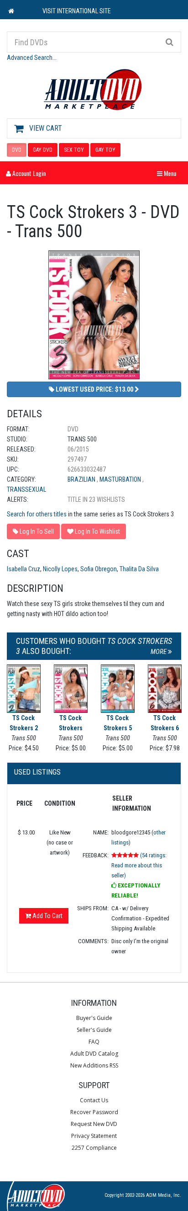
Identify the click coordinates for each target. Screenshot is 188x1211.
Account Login (28, 173)
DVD (16, 150)
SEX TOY (74, 150)
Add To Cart (47, 915)
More (159, 652)
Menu (169, 173)
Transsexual (26, 489)
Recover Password (94, 1112)
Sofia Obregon (98, 569)
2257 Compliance (94, 1148)
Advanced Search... (32, 57)
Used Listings (37, 772)
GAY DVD (42, 150)
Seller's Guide (94, 1030)
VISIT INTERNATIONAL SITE (76, 11)
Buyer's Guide (94, 1018)
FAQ (94, 1042)
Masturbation (120, 479)
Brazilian (82, 479)
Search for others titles (37, 514)
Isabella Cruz (23, 569)
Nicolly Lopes (60, 569)
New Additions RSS (94, 1065)
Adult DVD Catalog (94, 1053)
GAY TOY (105, 150)
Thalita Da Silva (139, 569)
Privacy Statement (94, 1136)
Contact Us (94, 1100)
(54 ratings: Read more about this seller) (139, 865)
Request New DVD (94, 1124)
